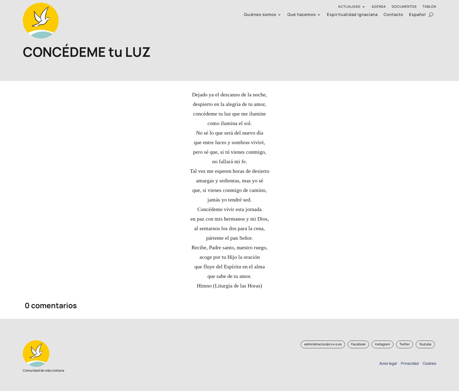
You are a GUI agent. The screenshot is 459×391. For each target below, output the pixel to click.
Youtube (425, 344)
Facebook (358, 344)
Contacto (393, 15)
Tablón (429, 7)
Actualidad (349, 7)
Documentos (404, 7)
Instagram (382, 344)
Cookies (429, 363)
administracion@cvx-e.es (323, 344)
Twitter (405, 344)
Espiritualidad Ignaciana (352, 15)
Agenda (379, 7)
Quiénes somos (260, 15)
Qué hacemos (301, 15)
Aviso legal (388, 363)
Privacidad (409, 363)
